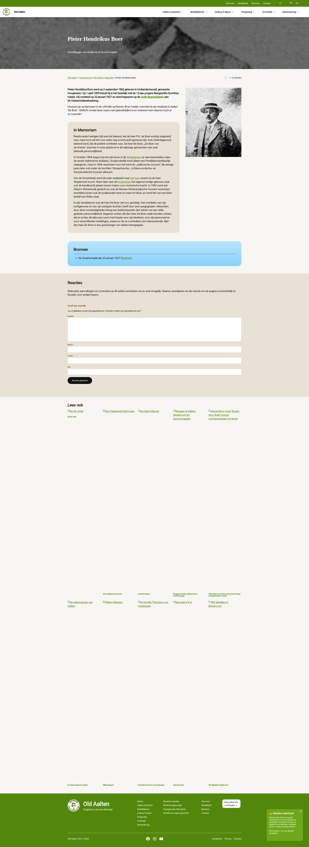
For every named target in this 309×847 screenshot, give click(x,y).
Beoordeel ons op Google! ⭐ (231, 803)
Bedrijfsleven (197, 11)
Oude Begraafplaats (152, 96)
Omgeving (246, 11)
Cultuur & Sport (223, 11)
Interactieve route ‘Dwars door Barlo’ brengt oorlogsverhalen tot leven (224, 595)
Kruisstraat (124, 181)
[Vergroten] (238, 91)
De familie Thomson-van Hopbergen (151, 785)
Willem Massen (108, 785)
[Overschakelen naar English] (296, 3)
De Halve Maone (144, 594)
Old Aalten (19, 11)
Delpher (126, 258)
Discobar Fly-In (178, 785)
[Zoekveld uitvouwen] (280, 3)
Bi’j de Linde (72, 417)
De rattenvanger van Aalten (78, 785)
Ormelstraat (133, 157)
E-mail (70, 356)
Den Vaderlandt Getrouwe (112, 594)
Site (69, 367)
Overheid (267, 11)
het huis (134, 178)
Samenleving (289, 11)
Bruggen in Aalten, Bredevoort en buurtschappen (185, 595)
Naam (70, 345)
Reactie (71, 316)
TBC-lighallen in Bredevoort (218, 785)
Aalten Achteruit (171, 11)
